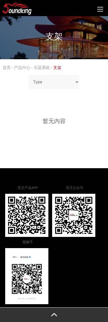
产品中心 (22, 67)
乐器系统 (42, 67)
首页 (7, 67)
